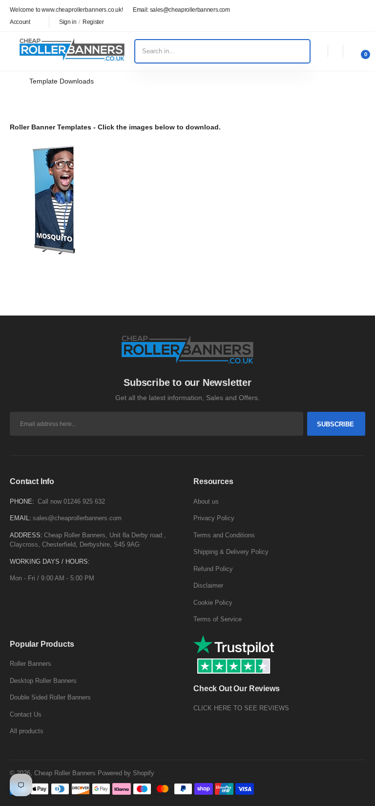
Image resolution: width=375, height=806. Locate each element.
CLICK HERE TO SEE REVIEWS (241, 708)
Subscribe (335, 424)
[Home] (12, 81)
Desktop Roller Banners (43, 680)
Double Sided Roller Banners (50, 697)
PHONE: (22, 501)
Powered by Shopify (126, 773)
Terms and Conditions (224, 535)
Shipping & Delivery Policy (231, 551)
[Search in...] (303, 51)
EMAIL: (20, 518)
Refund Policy (213, 569)
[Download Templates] (54, 201)
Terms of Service (217, 619)
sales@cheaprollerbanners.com (77, 518)
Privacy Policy (213, 518)
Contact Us (26, 714)
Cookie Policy (212, 602)
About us (206, 501)
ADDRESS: (26, 535)
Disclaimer (208, 585)
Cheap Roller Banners (65, 773)
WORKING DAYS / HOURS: (50, 561)
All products (26, 731)
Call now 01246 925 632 (71, 501)
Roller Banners (30, 663)
